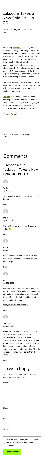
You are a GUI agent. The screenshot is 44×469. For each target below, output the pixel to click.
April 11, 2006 (8, 250)
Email (6, 418)
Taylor (6, 188)
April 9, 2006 (8, 221)
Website (6, 429)
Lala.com (17, 47)
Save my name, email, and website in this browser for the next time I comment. (22, 443)
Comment (8, 382)
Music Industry (26, 134)
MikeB (6, 218)
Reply (5, 205)
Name (6, 408)
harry (5, 247)
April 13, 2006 (8, 283)
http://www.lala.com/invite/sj (15, 305)
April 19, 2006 (8, 326)
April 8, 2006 (8, 191)
